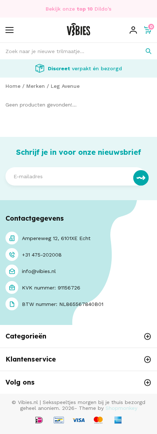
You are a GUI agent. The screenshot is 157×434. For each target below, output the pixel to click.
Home (12, 86)
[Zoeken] (143, 51)
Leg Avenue (65, 86)
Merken (35, 86)
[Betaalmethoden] (39, 421)
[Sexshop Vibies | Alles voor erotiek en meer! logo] (78, 34)
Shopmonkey (121, 408)
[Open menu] (9, 30)
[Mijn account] (133, 30)
